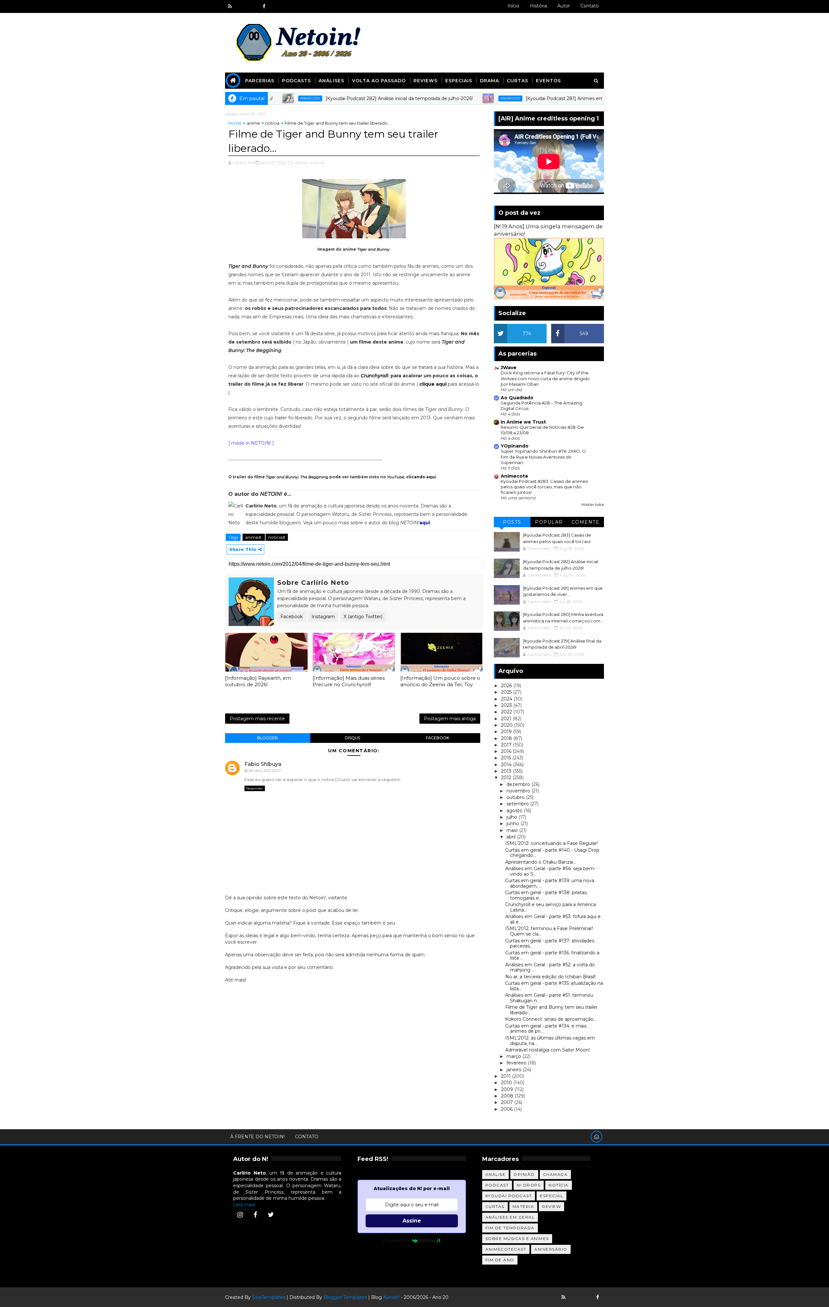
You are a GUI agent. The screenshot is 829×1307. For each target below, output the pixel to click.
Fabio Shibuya (262, 764)
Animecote (274, 98)
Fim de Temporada (510, 1227)
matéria (523, 1206)
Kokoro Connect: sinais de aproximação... (550, 1019)
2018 (507, 738)
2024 (507, 699)
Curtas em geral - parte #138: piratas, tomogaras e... (546, 895)
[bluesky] (241, 6)
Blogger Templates (345, 1297)
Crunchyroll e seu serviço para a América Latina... (550, 907)
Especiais (458, 81)
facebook (437, 737)
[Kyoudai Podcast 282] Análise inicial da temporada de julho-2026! (363, 98)
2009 (507, 1089)
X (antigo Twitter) (363, 616)
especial (551, 1195)
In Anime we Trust (523, 422)
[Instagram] (240, 1215)
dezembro (518, 784)
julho (512, 817)
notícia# (276, 537)
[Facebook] (255, 1215)
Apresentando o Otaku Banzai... (540, 862)
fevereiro (517, 1063)
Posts (512, 522)
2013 (507, 771)
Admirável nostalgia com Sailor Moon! (547, 1050)
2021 (507, 719)
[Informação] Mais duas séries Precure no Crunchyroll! (348, 681)
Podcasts (296, 81)
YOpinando (514, 446)
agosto (515, 810)
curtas (495, 1206)
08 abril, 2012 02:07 (264, 770)
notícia (272, 123)
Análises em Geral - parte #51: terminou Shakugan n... (549, 998)
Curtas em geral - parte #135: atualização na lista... (554, 986)
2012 (507, 777)
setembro (518, 804)
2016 (507, 751)
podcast (497, 1185)
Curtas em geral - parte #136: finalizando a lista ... (552, 955)
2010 (507, 1082)
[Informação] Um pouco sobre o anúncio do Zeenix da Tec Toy (440, 681)
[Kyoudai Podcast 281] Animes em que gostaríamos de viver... (559, 98)
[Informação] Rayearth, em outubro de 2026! (258, 681)
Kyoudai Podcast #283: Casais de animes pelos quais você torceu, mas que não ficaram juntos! (544, 487)
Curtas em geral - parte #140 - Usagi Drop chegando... (552, 852)
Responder (254, 788)
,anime (300, 162)
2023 (507, 705)
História (538, 6)
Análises (331, 81)
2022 (507, 712)
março (514, 1056)
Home (235, 123)
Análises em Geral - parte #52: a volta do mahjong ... (550, 967)
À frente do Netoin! (257, 1137)
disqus (352, 737)
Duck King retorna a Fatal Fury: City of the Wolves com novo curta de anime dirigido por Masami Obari (545, 378)
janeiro (514, 1070)
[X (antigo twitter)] (252, 6)
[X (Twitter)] (271, 1215)
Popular (549, 522)
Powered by (396, 1240)
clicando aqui (421, 476)
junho (513, 823)
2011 (506, 1076)
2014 (507, 764)
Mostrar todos (592, 505)
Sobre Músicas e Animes (517, 1238)
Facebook (291, 616)
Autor (563, 6)
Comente (586, 522)
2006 (507, 1109)
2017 (507, 745)
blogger (267, 737)
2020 (507, 725)
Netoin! (391, 1297)
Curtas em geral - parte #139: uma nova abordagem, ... (549, 883)
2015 (506, 758)
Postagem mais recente (257, 719)
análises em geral (510, 1217)
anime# (253, 537)
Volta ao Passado (379, 81)
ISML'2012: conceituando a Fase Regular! (551, 843)
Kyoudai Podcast (508, 1195)
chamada (555, 1174)
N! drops (528, 1185)
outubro (516, 797)
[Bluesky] (575, 1297)
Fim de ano (499, 1259)
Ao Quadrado (517, 398)
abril (511, 837)
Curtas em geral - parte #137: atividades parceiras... (549, 943)
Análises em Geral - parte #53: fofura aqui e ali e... (553, 919)
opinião (524, 1174)
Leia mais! (244, 1205)
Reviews (425, 81)
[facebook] (264, 6)
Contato (589, 6)
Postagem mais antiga (450, 719)
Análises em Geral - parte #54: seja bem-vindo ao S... (550, 871)
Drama (489, 81)
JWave (509, 367)
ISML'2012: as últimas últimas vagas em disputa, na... (550, 1040)
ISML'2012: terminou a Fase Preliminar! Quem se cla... (549, 931)
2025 (507, 692)
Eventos (548, 81)
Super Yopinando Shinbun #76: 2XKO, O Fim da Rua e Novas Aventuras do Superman (543, 457)
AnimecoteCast (506, 1249)
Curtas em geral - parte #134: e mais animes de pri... (545, 1028)
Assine (412, 1221)
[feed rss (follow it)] (230, 6)
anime (253, 123)
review (551, 1206)
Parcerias (259, 81)
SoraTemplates (268, 1297)
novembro (518, 791)
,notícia (316, 162)
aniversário (550, 1249)
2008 (508, 1096)
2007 (507, 1102)
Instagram (323, 616)
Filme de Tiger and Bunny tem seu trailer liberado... (551, 1010)
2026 (507, 685)
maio (512, 830)
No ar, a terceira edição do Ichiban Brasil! (550, 977)
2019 (507, 731)
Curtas (517, 81)
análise (495, 1174)
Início (513, 6)
